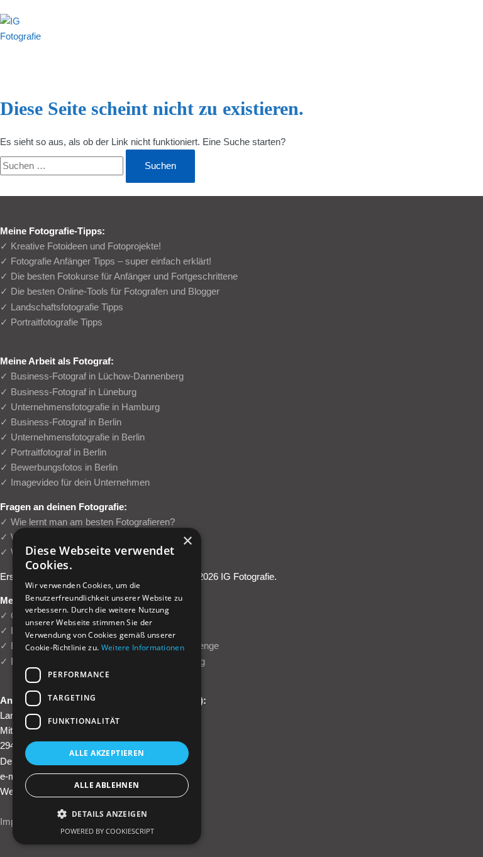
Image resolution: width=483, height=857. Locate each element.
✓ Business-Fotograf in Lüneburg (68, 392)
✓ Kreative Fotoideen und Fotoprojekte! (80, 246)
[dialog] (107, 686)
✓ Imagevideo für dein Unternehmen (75, 483)
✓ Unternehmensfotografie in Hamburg (80, 407)
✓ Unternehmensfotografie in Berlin (72, 437)
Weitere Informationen (142, 647)
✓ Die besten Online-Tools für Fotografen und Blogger (109, 292)
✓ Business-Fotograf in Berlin (60, 422)
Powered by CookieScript (107, 831)
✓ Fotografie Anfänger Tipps (57, 261)
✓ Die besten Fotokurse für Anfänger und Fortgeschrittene (119, 276)
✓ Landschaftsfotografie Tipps (61, 307)
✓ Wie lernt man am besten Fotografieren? (87, 522)
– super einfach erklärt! (163, 261)
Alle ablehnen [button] (106, 785)
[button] (107, 814)
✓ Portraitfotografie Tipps (51, 322)
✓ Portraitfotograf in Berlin (53, 452)
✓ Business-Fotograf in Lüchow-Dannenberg (92, 376)
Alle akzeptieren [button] (106, 753)
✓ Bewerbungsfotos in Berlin (59, 467)
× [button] (187, 541)
